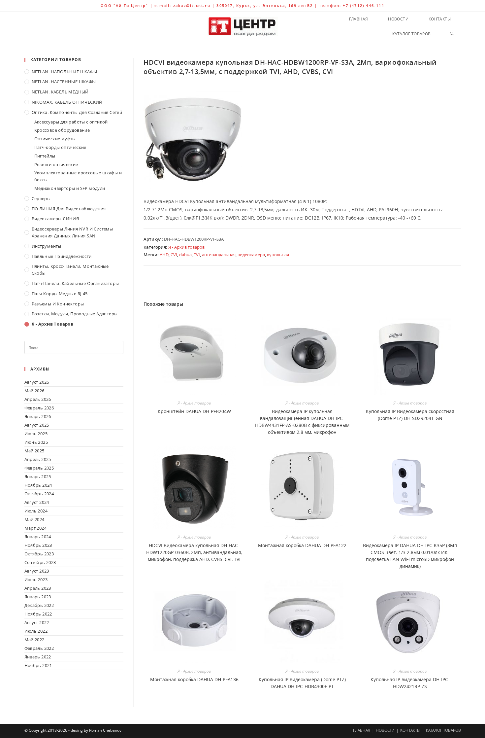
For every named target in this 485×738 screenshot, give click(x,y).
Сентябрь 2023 (40, 562)
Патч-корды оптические (60, 147)
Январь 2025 (37, 476)
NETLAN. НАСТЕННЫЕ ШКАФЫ (64, 82)
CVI (174, 255)
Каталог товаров (443, 730)
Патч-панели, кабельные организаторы (75, 283)
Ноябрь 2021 (38, 665)
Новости (385, 730)
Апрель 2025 (37, 459)
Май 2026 (34, 391)
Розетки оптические (56, 164)
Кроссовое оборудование (62, 130)
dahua (185, 255)
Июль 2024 (36, 511)
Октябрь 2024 (39, 494)
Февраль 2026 (39, 408)
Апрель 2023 (37, 588)
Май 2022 (34, 640)
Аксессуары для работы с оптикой (71, 122)
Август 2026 (36, 382)
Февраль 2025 (39, 468)
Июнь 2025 (36, 442)
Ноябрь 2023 (38, 545)
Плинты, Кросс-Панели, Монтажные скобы (70, 269)
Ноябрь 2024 (38, 485)
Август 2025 (36, 425)
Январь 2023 (37, 597)
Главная (361, 730)
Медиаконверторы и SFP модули (69, 188)
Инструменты (46, 246)
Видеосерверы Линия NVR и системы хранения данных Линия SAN (72, 232)
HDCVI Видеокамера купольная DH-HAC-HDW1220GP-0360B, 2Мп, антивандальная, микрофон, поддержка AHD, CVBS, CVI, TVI (194, 552)
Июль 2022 (36, 631)
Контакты (410, 730)
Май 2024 (34, 519)
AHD (164, 255)
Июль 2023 (36, 579)
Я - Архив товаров (186, 247)
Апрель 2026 (37, 399)
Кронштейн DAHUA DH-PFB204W (194, 411)
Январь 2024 (37, 537)
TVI (197, 255)
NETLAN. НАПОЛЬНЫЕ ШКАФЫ (64, 72)
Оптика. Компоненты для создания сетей (77, 112)
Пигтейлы (44, 156)
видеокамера (251, 255)
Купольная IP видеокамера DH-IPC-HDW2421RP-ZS (410, 682)
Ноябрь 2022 (38, 614)
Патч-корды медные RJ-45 (60, 294)
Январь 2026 (37, 416)
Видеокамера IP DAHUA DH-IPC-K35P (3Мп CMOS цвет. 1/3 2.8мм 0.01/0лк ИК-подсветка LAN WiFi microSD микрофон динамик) (410, 555)
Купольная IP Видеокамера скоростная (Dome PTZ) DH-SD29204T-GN (410, 414)
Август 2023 (36, 571)
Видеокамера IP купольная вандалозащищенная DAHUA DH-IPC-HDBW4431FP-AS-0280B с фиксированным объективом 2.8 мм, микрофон (302, 421)
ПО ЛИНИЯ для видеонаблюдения (69, 209)
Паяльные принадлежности (62, 256)
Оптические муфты (55, 139)
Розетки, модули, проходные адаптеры (75, 314)
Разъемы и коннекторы (58, 304)
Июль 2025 (36, 434)
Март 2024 (35, 528)
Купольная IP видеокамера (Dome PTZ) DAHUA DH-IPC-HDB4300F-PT (302, 682)
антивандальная (219, 255)
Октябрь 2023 (39, 554)
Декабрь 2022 (39, 605)
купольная (278, 255)
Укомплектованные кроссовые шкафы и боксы (78, 176)
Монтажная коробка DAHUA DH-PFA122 (302, 545)
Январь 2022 (37, 657)
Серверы (41, 198)
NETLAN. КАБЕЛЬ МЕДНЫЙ (60, 92)
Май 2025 (34, 451)
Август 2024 (36, 502)
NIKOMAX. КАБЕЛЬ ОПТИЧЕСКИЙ (67, 102)
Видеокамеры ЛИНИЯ (55, 219)
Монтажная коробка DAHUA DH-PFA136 (194, 679)
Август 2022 (36, 622)
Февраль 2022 (39, 648)
